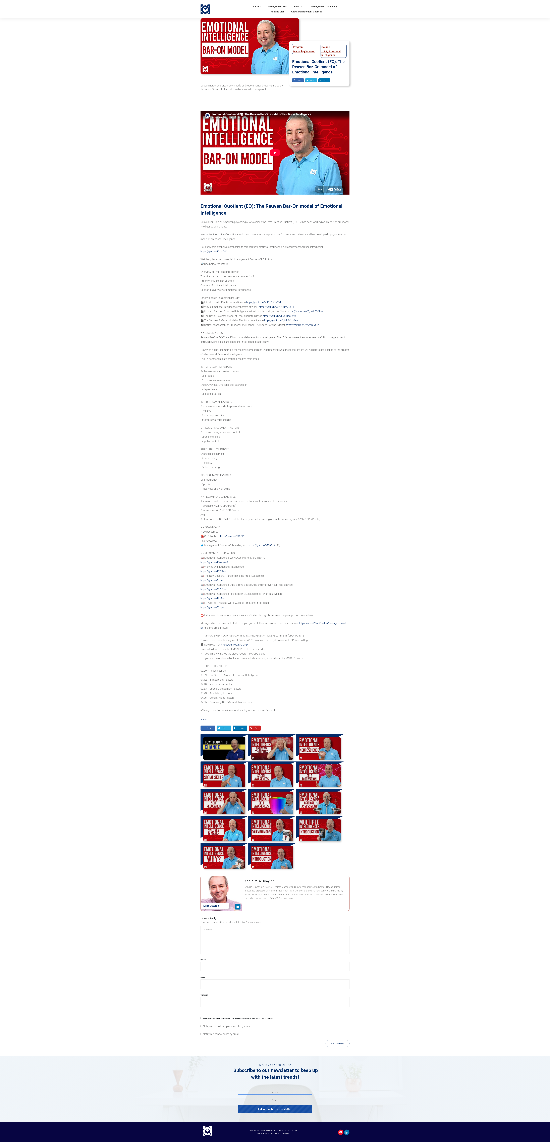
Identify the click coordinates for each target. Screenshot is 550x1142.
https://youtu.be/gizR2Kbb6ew (281, 320)
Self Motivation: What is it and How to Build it (320, 775)
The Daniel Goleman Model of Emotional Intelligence (272, 829)
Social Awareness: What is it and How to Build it (272, 775)
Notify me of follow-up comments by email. (227, 1026)
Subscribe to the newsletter (275, 1109)
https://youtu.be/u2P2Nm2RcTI (276, 306)
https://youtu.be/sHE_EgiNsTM (263, 302)
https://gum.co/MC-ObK (262, 545)
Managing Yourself (304, 51)
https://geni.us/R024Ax (213, 571)
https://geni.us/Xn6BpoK (214, 589)
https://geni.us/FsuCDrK (214, 251)
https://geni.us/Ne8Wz (213, 598)
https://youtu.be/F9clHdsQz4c (279, 315)
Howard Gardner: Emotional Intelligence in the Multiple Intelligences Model (320, 829)
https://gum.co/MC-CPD (232, 536)
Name (203, 960)
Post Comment (337, 1044)
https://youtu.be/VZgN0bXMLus (305, 311)
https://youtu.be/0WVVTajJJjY (303, 324)
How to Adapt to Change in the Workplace (224, 747)
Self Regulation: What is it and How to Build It (224, 802)
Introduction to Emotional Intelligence (272, 856)
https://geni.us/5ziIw (212, 580)
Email (203, 977)
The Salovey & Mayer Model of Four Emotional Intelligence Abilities (224, 829)
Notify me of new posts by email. (221, 1033)
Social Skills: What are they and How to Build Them (224, 775)
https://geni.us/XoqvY (212, 607)
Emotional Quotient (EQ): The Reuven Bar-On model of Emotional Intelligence (318, 66)
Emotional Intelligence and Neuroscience (320, 747)
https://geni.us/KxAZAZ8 (214, 562)
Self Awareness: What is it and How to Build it (272, 802)
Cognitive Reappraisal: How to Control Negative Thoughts (272, 747)
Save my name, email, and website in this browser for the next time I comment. (238, 1018)
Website (204, 995)
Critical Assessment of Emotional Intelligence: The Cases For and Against (320, 802)
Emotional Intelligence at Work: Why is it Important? (224, 856)
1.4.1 (324, 51)
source (204, 719)
